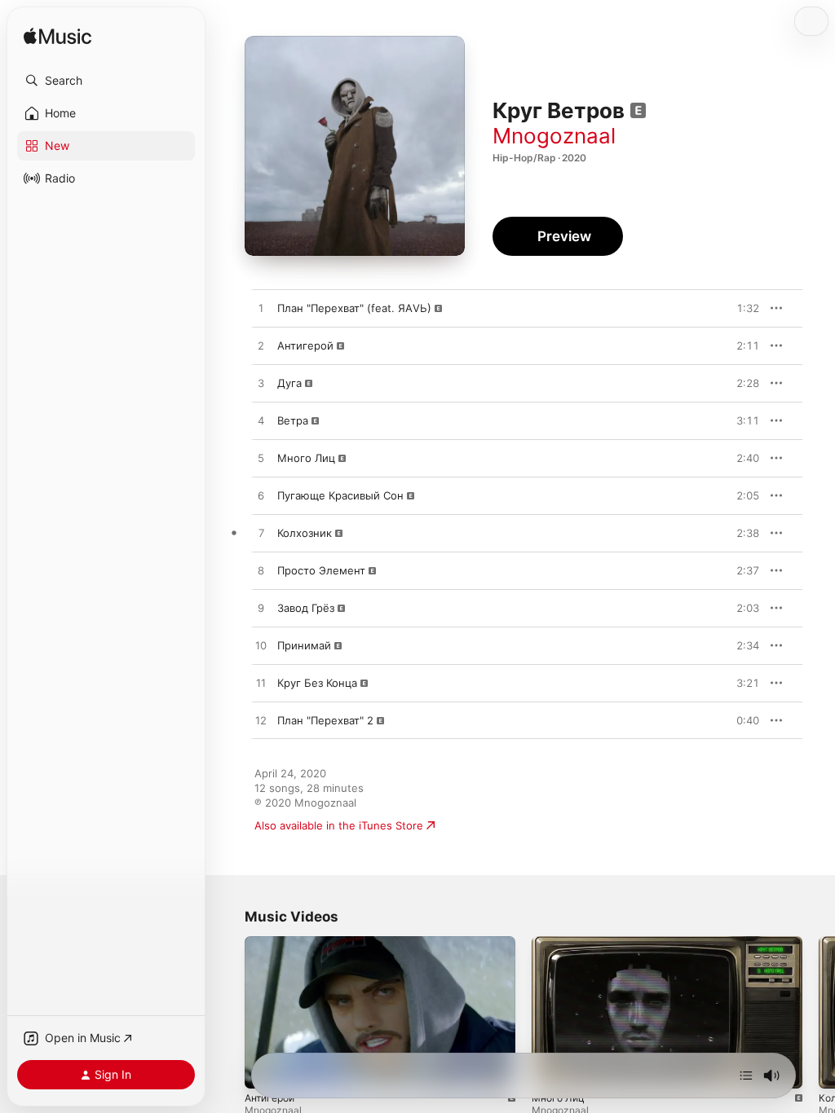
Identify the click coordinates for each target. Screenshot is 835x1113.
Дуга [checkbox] (289, 382)
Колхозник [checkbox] (304, 532)
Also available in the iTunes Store (338, 825)
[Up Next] (746, 1075)
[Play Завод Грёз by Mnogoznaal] (261, 608)
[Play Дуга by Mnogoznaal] (261, 383)
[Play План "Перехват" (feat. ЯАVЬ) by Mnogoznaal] (261, 308)
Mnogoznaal (554, 135)
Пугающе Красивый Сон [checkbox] (340, 495)
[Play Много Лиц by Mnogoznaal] (261, 458)
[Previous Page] (228, 1013)
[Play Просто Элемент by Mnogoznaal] (261, 571)
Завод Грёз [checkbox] (305, 607)
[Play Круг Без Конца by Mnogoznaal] (261, 683)
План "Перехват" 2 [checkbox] (325, 720)
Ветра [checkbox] (292, 420)
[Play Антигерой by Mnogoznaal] (261, 346)
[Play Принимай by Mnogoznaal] (261, 646)
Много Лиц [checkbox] (306, 457)
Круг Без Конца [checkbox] (317, 682)
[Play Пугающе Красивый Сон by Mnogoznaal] (261, 496)
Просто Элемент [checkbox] (321, 570)
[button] (106, 81)
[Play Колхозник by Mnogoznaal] (261, 533)
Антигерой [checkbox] (305, 345)
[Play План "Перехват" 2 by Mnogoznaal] (261, 721)
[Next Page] (818, 1013)
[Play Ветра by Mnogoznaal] (261, 421)
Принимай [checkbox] (304, 645)
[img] (57, 37)
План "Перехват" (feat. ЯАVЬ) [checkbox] (354, 308)
